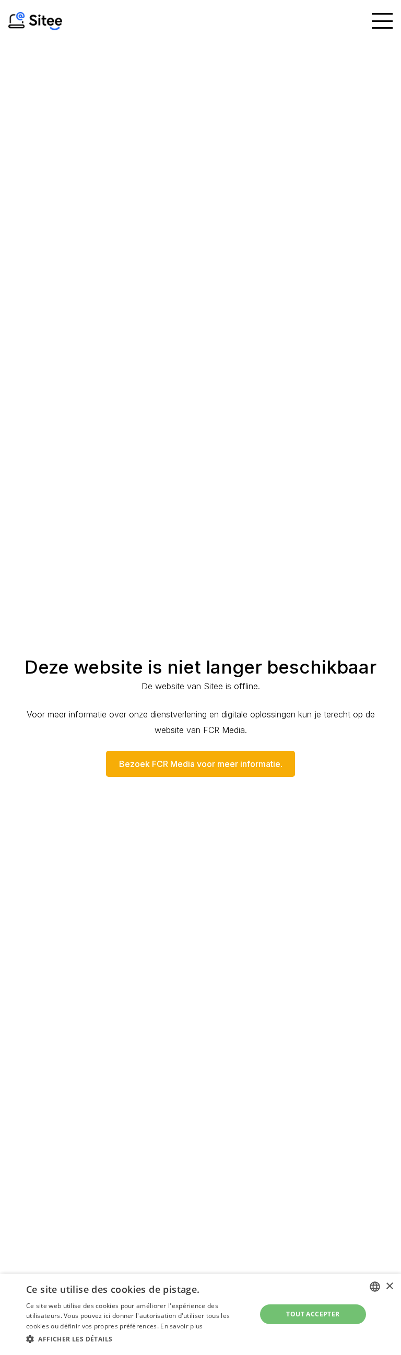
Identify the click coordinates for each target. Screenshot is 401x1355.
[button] (382, 20)
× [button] (389, 1286)
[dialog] (200, 1314)
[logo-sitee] (35, 21)
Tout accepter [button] (312, 1314)
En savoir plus (181, 1326)
